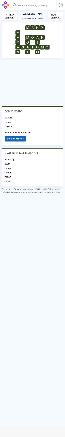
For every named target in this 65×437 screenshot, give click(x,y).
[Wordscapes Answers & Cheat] (5, 5)
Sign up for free (15, 138)
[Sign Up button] (61, 5)
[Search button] (14, 5)
